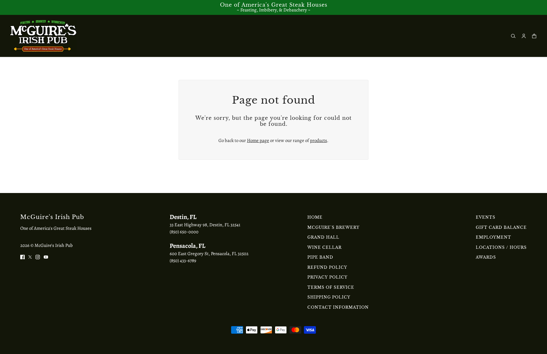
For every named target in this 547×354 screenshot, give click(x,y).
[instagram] (37, 256)
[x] (30, 256)
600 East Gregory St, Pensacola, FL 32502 (209, 253)
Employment (493, 237)
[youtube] (46, 256)
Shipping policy (328, 297)
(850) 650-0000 (184, 231)
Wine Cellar (324, 247)
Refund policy (327, 267)
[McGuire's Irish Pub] (43, 36)
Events (485, 217)
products (318, 140)
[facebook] (22, 256)
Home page (258, 140)
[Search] (513, 36)
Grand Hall (323, 237)
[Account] (523, 36)
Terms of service (330, 287)
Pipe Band (320, 257)
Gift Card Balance (501, 227)
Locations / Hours (501, 247)
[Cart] (534, 36)
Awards (486, 257)
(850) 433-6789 (183, 260)
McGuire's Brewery (333, 227)
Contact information (338, 307)
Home (315, 217)
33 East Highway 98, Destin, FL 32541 (205, 225)
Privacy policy (327, 277)
